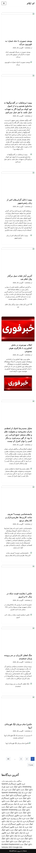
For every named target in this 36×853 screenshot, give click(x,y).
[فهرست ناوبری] (4, 3)
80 (8, 759)
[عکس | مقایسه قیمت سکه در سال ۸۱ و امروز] (18, 577)
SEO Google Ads (15, 847)
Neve (25, 851)
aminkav (27, 48)
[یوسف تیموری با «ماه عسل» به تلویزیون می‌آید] (18, 25)
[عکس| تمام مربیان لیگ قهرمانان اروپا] (18, 708)
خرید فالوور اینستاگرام (16, 784)
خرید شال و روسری (18, 818)
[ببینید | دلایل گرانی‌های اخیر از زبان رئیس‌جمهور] (18, 183)
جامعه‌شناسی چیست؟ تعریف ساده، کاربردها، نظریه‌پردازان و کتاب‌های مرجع (19, 517)
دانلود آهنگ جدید (14, 790)
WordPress (13, 851)
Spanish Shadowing (9, 793)
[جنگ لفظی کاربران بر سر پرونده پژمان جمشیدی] (18, 639)
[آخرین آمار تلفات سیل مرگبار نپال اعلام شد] (18, 260)
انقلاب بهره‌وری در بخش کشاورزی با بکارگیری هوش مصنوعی (20, 348)
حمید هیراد (5, 787)
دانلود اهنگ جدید (16, 787)
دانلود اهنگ (6, 830)
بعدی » (31, 765)
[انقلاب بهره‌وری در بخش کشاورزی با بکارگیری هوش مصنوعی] (18, 329)
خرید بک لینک (23, 793)
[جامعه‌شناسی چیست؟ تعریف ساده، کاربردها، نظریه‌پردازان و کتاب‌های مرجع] (18, 498)
